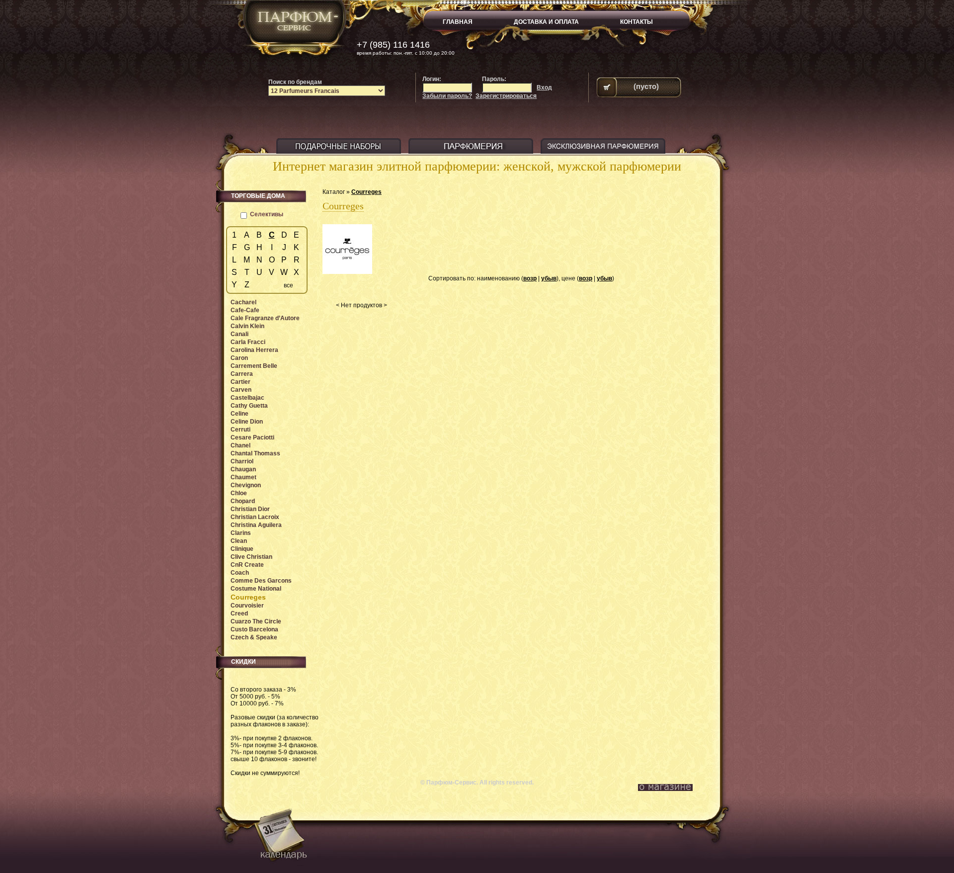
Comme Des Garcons (261, 580)
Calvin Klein (247, 326)
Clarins (241, 532)
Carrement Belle (254, 365)
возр (530, 278)
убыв (548, 278)
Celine (239, 413)
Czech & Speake (254, 637)
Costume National (256, 588)
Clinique (242, 548)
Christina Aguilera (256, 525)
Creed (239, 613)
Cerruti (240, 429)
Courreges (366, 191)
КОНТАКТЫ (636, 21)
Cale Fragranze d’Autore (265, 318)
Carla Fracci (248, 342)
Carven (241, 389)
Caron (239, 357)
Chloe (239, 493)
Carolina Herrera (254, 350)
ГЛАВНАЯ (458, 21)
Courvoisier (247, 605)
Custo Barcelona (254, 629)
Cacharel (243, 302)
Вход (544, 87)
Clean (239, 540)
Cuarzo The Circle (256, 621)
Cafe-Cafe (245, 310)
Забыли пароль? (447, 95)
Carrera (242, 373)
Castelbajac (247, 397)
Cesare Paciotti (252, 437)
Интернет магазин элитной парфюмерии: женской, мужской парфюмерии (477, 166)
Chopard (243, 501)
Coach (240, 572)
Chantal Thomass (255, 453)
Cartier (240, 381)
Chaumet (243, 477)
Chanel (240, 445)
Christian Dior (250, 509)
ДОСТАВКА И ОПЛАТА (546, 21)
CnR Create (247, 564)
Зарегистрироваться (506, 95)
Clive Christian (251, 556)
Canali (239, 334)
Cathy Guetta (249, 405)
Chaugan (243, 469)
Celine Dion (247, 421)
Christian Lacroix (255, 517)
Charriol (242, 461)
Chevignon (246, 485)
